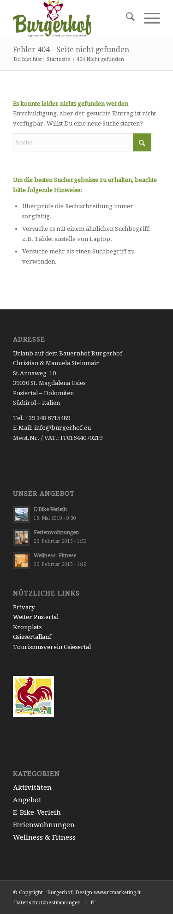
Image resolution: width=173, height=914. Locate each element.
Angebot (27, 800)
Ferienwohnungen (56, 532)
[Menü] (147, 18)
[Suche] (126, 18)
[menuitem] (126, 18)
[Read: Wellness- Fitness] (21, 561)
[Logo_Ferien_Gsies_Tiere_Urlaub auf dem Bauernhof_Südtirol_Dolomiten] (72, 18)
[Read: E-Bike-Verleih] (21, 514)
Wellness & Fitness (44, 837)
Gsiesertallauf (32, 636)
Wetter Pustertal (36, 616)
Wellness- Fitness (55, 556)
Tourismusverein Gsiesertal (52, 646)
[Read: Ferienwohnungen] (21, 537)
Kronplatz (27, 627)
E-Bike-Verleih (50, 509)
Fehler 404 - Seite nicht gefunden (71, 49)
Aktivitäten (32, 787)
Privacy (24, 607)
